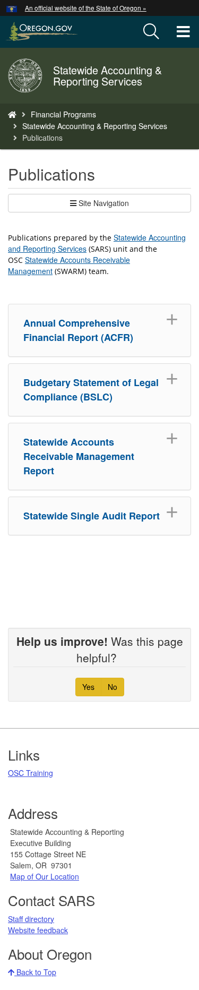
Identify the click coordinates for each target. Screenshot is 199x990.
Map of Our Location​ (44, 876)
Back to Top (35, 972)
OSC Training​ (30, 772)
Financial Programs (63, 114)
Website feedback (38, 930)
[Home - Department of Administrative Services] (12, 114)
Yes (88, 686)
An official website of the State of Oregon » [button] (85, 7)
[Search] (151, 32)
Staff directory (31, 919)
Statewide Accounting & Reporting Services (94, 126)
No (112, 686)
